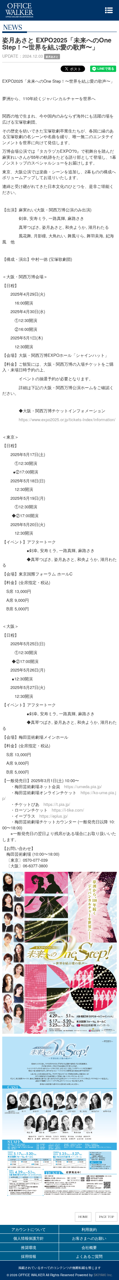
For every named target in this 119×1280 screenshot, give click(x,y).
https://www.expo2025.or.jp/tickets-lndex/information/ (67, 419)
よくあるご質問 (89, 1256)
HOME (83, 1217)
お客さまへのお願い (89, 1238)
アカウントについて (28, 1229)
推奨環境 (28, 1247)
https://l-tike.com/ (68, 810)
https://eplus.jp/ (53, 816)
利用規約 (89, 1229)
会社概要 (89, 1247)
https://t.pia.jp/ (56, 804)
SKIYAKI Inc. (103, 1275)
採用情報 (28, 1256)
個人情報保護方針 (28, 1238)
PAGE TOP (106, 1217)
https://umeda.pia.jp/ (83, 786)
